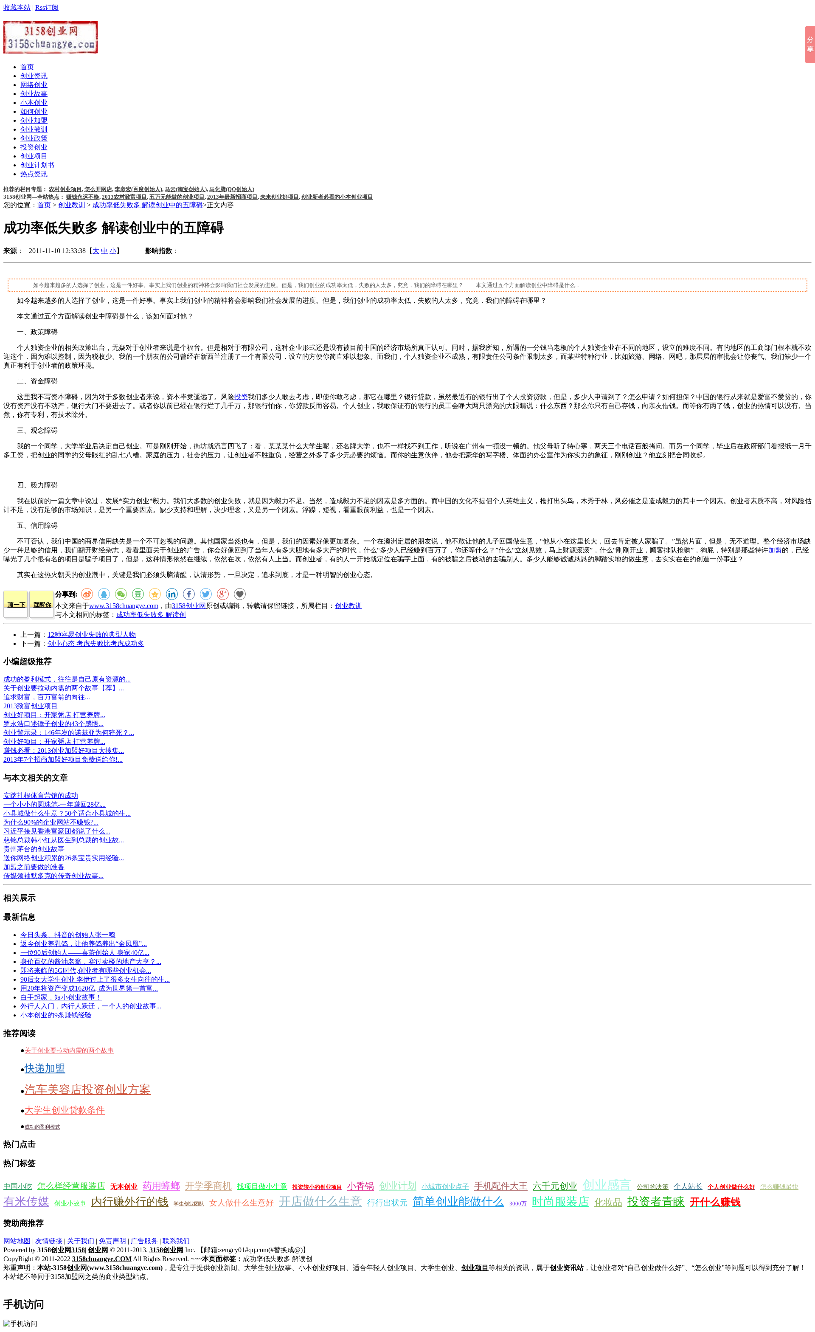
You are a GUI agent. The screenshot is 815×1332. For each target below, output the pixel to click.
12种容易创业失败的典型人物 (92, 634)
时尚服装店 (560, 1201)
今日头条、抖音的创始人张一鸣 (67, 934)
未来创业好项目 (279, 197)
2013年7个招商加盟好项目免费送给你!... (63, 759)
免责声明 (112, 1241)
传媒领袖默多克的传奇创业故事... (53, 875)
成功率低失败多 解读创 (151, 614)
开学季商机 (208, 1185)
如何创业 (34, 111)
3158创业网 (189, 605)
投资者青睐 (656, 1201)
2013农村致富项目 (124, 197)
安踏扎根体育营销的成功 (40, 795)
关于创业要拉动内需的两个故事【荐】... (63, 688)
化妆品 (608, 1202)
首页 (27, 66)
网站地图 (17, 1241)
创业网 (98, 1249)
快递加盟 (45, 1068)
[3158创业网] (50, 48)
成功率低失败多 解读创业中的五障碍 (148, 204)
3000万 (518, 1203)
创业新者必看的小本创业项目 (337, 197)
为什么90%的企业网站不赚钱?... (50, 822)
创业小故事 (70, 1203)
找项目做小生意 (262, 1187)
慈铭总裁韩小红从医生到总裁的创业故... (63, 840)
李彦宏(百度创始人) (138, 189)
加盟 (775, 550)
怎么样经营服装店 (71, 1186)
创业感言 (607, 1184)
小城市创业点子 (445, 1186)
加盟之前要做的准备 (34, 866)
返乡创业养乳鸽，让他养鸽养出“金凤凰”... (83, 943)
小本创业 (34, 102)
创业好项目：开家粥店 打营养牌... (54, 714)
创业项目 (34, 156)
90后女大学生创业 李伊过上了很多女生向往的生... (95, 979)
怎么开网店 (98, 189)
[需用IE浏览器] (240, 594)
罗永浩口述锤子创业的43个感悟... (53, 723)
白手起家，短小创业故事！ (61, 997)
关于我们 (80, 1241)
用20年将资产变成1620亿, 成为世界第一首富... (89, 988)
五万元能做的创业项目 (177, 197)
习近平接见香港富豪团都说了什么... (56, 831)
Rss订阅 (47, 7)
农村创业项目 (65, 189)
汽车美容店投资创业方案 (88, 1089)
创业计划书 (37, 165)
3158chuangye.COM (102, 1258)
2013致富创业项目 (30, 706)
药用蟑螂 (161, 1185)
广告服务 (144, 1241)
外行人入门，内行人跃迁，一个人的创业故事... (90, 1006)
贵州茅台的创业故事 (34, 849)
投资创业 (34, 147)
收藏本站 (17, 7)
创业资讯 (34, 75)
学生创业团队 (189, 1204)
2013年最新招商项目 (232, 197)
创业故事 (34, 93)
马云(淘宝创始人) (186, 189)
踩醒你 (42, 605)
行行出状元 (387, 1202)
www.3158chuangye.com (123, 605)
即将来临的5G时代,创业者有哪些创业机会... (85, 970)
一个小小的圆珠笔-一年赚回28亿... (54, 804)
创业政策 (34, 138)
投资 (241, 396)
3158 (78, 1249)
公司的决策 (653, 1186)
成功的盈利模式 (42, 1127)
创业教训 (34, 129)
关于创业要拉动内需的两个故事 (69, 1050)
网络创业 (34, 84)
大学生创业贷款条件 (65, 1110)
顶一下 (16, 605)
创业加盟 (34, 120)
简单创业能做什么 (458, 1201)
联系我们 (176, 1241)
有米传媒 (26, 1201)
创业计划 (397, 1185)
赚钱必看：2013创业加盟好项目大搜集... (63, 750)
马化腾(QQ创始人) (231, 189)
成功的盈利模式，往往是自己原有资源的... (67, 679)
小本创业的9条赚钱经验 (56, 1015)
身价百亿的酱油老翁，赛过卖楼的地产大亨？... (90, 961)
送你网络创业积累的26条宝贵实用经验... (63, 858)
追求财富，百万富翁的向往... (46, 697)
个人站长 (688, 1187)
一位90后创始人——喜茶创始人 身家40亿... (84, 952)
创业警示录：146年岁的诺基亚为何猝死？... (68, 732)
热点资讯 (34, 173)
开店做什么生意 (320, 1201)
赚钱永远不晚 (82, 197)
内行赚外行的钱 (130, 1202)
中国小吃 (17, 1187)
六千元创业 (555, 1186)
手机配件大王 (501, 1186)
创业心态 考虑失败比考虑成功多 (96, 643)
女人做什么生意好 (241, 1202)
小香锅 (360, 1186)
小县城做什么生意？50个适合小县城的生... (67, 813)
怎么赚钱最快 (779, 1186)
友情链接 (48, 1241)
